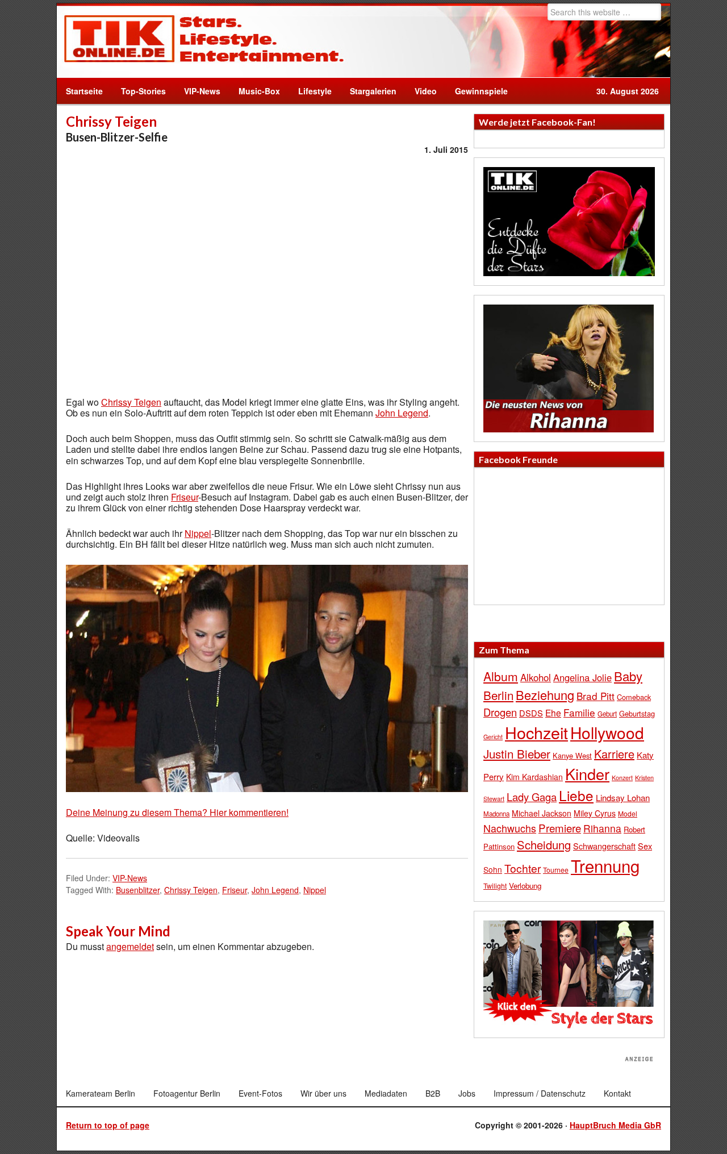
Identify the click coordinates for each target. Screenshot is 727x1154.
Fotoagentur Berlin (186, 1093)
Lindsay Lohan (623, 797)
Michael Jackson (541, 813)
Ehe (553, 712)
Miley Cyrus (595, 813)
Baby (628, 676)
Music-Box (254, 91)
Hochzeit (536, 732)
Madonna (496, 813)
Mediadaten (386, 1093)
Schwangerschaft (604, 846)
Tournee (556, 869)
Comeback (634, 696)
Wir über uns (323, 1093)
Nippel (198, 533)
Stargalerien (373, 91)
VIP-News (202, 91)
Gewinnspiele (481, 91)
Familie (579, 712)
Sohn (492, 869)
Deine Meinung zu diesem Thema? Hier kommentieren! (177, 812)
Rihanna (602, 828)
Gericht (493, 736)
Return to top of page (107, 1125)
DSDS (531, 713)
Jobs (466, 1093)
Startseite (84, 91)
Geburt (607, 713)
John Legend (401, 412)
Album (500, 676)
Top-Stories (143, 91)
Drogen (500, 712)
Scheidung (544, 844)
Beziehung (545, 694)
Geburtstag (637, 713)
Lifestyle (310, 91)
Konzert (622, 777)
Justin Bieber (516, 753)
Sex (645, 846)
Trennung (605, 865)
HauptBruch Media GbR (615, 1125)
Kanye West (572, 755)
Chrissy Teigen (131, 402)
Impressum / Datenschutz (540, 1093)
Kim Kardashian (534, 776)
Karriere (614, 753)
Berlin (498, 694)
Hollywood (607, 732)
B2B (432, 1093)
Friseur (184, 496)
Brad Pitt (595, 696)
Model (627, 813)
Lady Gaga (532, 796)
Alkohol (535, 677)
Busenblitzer (138, 889)
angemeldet (130, 946)
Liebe (576, 795)
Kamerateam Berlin (100, 1093)
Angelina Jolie (582, 677)
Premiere (559, 827)
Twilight (495, 885)
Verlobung (525, 885)
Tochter (522, 868)
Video (421, 91)
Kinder (587, 774)
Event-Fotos (260, 1093)
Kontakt (617, 1093)
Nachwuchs (509, 828)
